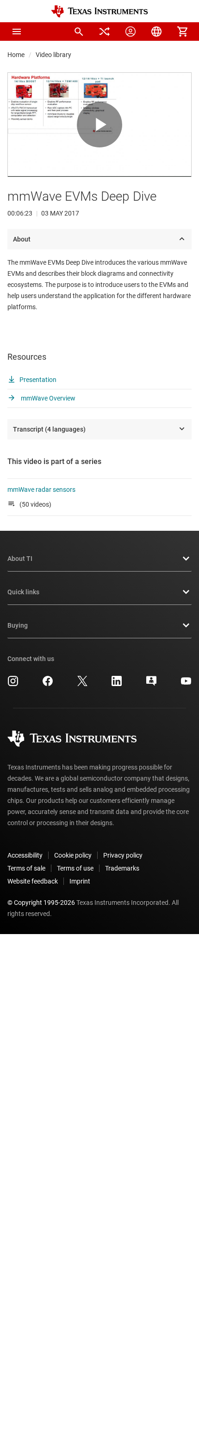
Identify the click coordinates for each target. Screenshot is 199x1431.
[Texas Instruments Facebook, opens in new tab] (47, 684)
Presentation (37, 379)
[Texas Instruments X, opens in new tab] (82, 684)
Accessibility (25, 855)
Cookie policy (73, 855)
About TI (19, 558)
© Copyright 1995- (41, 902)
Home (16, 54)
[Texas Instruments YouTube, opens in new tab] (186, 684)
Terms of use (75, 868)
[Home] (99, 11)
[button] (17, 31)
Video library (53, 54)
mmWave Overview (47, 398)
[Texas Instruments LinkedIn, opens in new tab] (116, 684)
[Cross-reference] (105, 31)
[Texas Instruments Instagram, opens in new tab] (13, 684)
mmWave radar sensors (42, 489)
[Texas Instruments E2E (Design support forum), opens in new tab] (151, 684)
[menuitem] (79, 31)
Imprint (79, 881)
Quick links (23, 592)
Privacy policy (123, 855)
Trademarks (122, 868)
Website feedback (32, 881)
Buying (17, 625)
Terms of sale (26, 868)
